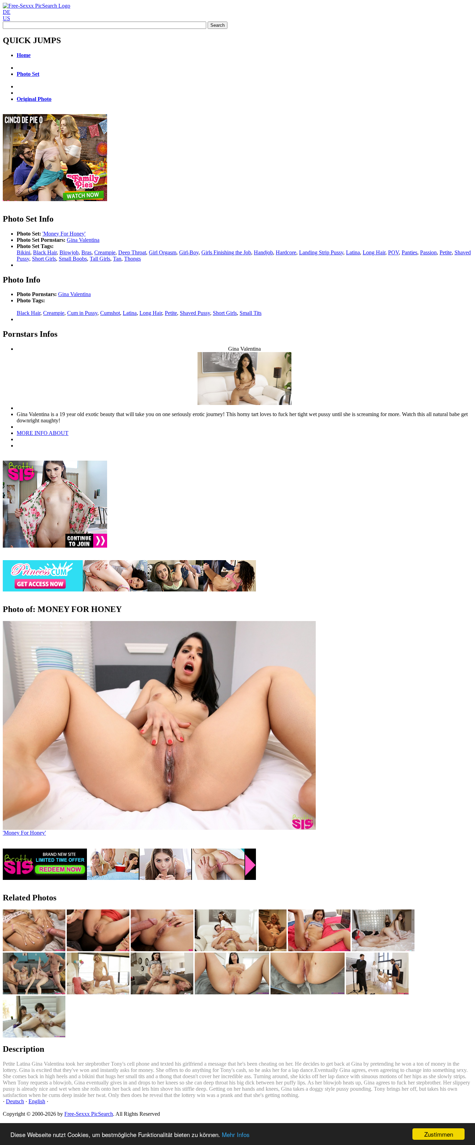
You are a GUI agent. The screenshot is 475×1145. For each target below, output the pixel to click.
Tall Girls (100, 259)
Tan (117, 259)
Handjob (263, 252)
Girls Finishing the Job (226, 252)
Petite (446, 252)
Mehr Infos (236, 1134)
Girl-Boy (189, 252)
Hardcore (286, 252)
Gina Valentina (83, 240)
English (37, 1101)
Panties (409, 252)
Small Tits (250, 313)
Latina (353, 252)
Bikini (23, 252)
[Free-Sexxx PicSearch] (36, 6)
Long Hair (374, 252)
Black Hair (45, 252)
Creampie (104, 252)
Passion (428, 252)
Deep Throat (132, 252)
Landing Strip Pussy (321, 252)
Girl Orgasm (162, 252)
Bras (86, 252)
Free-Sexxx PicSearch (88, 1114)
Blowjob (69, 252)
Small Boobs (73, 259)
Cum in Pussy (82, 313)
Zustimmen (438, 1134)
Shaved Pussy (195, 313)
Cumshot (110, 313)
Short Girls (44, 259)
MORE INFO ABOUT (43, 433)
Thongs (132, 259)
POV (393, 252)
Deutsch (15, 1101)
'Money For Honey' (64, 234)
